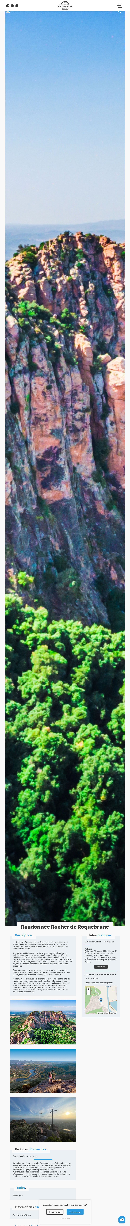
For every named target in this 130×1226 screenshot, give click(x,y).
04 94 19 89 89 (91, 978)
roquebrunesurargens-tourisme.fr (100, 974)
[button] (101, 1000)
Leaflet (100, 1013)
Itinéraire (101, 967)
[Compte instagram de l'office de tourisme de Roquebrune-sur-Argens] (12, 6)
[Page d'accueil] (65, 10)
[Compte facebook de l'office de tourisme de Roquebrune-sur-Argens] (16, 6)
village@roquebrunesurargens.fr (98, 983)
